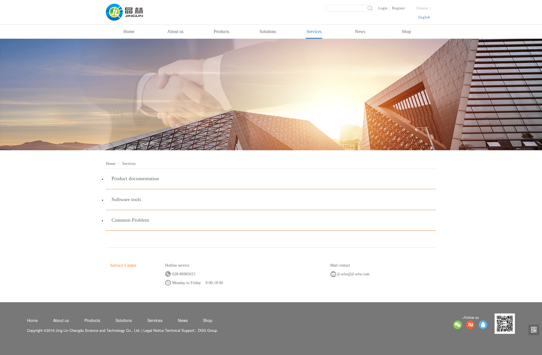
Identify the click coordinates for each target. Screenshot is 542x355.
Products (221, 31)
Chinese (422, 8)
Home (128, 31)
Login (383, 8)
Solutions (267, 31)
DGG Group (207, 330)
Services (314, 31)
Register (398, 8)
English (424, 17)
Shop (406, 31)
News (360, 31)
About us (175, 31)
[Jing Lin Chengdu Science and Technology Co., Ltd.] (153, 12)
